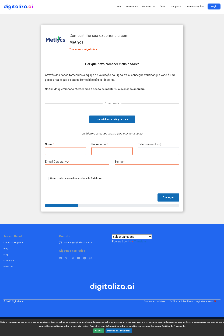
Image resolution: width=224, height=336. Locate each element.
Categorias (175, 6)
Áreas (163, 6)
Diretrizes (8, 266)
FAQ (6, 254)
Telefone (149, 144)
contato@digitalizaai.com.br (78, 242)
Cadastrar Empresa (13, 242)
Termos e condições (154, 301)
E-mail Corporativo (57, 162)
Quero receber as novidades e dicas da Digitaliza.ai (76, 178)
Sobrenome (99, 144)
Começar (168, 197)
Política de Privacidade (118, 330)
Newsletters (132, 6)
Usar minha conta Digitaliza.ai (112, 119)
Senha (120, 162)
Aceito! (98, 330)
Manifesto (9, 260)
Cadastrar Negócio (194, 6)
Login (214, 6)
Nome (49, 144)
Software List (149, 6)
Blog (119, 6)
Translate (140, 241)
